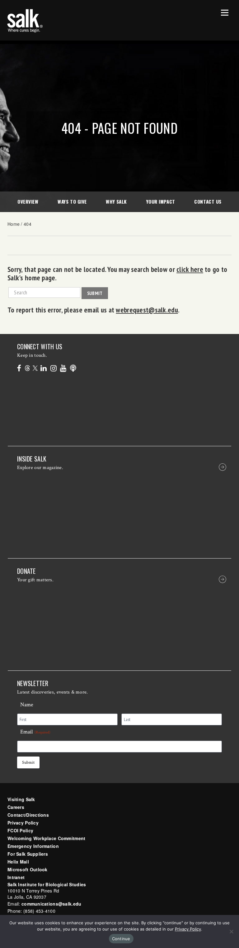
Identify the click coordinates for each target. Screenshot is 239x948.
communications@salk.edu (51, 904)
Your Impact (160, 201)
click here (189, 269)
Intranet (16, 877)
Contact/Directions (28, 815)
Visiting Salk (21, 799)
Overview (27, 201)
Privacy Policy (23, 823)
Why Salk (116, 201)
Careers (15, 807)
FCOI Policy (20, 830)
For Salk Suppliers (27, 854)
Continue (121, 938)
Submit (95, 293)
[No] (231, 931)
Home (13, 224)
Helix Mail (18, 862)
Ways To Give (72, 201)
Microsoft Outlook (27, 869)
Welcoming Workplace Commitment (46, 838)
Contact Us (208, 201)
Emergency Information (33, 846)
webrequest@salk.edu (147, 309)
